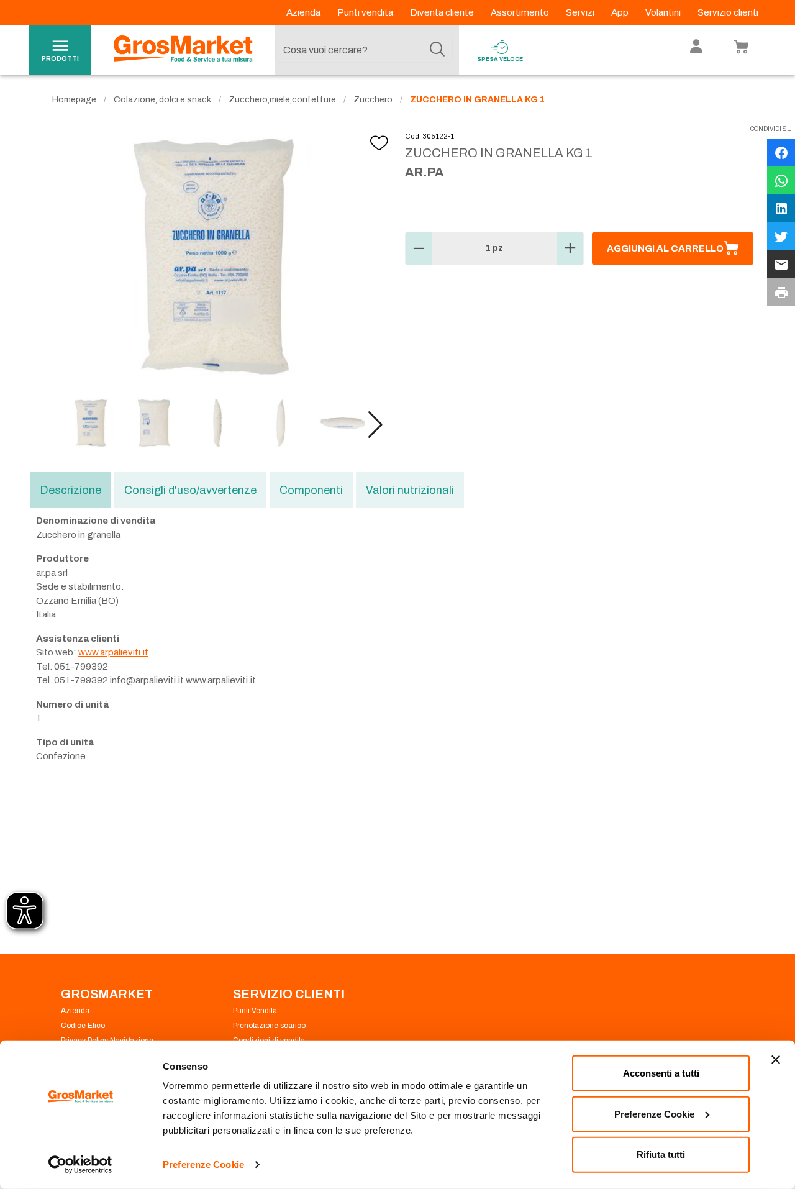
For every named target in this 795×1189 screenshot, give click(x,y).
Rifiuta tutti (661, 1154)
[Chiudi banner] (775, 1059)
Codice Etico (83, 1025)
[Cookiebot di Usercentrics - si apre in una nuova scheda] (80, 1164)
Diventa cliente (443, 12)
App (620, 12)
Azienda (304, 12)
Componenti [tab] (311, 490)
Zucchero (373, 99)
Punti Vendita (255, 1010)
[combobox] (364, 49)
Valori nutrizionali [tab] (410, 490)
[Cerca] (437, 49)
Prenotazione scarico (269, 1025)
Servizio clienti (727, 12)
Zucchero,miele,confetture (282, 99)
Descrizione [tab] (70, 490)
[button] (375, 425)
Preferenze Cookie (203, 1164)
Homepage (74, 99)
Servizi (581, 12)
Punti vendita (366, 12)
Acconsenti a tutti (661, 1073)
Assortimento (521, 12)
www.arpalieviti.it (113, 652)
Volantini (664, 12)
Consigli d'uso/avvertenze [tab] (190, 490)
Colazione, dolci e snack (162, 99)
